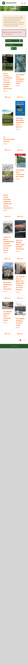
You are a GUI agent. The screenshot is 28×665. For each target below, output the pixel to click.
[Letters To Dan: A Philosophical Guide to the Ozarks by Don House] (7, 227)
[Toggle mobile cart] (22, 3)
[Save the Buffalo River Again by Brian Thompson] (20, 229)
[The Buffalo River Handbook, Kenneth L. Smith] (20, 63)
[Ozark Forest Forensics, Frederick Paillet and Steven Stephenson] (7, 173)
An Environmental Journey (9, 139)
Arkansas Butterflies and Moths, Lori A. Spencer (20, 122)
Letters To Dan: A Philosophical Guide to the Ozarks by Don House (8, 243)
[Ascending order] (21, 40)
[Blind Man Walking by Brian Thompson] (7, 271)
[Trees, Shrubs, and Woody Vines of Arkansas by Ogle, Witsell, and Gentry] (7, 62)
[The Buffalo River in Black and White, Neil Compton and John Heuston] (20, 268)
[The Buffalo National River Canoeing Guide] (7, 305)
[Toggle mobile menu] (25, 3)
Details (8, 97)
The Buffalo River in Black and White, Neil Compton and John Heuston (20, 283)
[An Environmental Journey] (7, 118)
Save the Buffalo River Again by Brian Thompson (20, 244)
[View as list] (15, 48)
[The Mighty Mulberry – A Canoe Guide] (20, 309)
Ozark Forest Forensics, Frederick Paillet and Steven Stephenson (7, 201)
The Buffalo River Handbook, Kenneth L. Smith (20, 79)
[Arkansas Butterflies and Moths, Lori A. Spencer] (20, 108)
